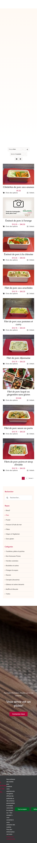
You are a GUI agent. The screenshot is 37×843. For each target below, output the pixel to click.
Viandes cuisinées (12, 561)
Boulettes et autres (12, 565)
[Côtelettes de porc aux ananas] (18, 165)
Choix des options (12, 193)
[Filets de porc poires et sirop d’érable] (18, 440)
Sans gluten (10, 539)
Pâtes (8, 529)
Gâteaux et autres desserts (15, 584)
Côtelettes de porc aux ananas (18, 187)
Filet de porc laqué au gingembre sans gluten (18, 393)
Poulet (8, 520)
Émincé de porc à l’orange (18, 220)
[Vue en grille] (16, 159)
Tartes (8, 594)
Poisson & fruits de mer (14, 525)
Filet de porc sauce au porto (18, 428)
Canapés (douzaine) (13, 580)
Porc (7, 515)
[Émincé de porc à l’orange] (18, 199)
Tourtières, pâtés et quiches (15, 551)
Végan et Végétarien (13, 534)
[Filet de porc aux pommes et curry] (18, 299)
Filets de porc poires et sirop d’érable (18, 463)
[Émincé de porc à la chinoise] (18, 232)
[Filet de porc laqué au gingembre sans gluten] (18, 369)
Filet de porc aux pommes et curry (18, 323)
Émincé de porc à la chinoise (18, 254)
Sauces (8, 575)
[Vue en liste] (20, 159)
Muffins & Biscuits (12, 589)
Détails (31, 193)
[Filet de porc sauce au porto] (18, 406)
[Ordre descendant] (27, 149)
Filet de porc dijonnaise (18, 357)
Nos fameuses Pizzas (13, 556)
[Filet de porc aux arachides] (18, 266)
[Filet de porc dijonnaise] (18, 336)
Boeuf (8, 510)
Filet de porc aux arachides (18, 287)
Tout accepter (22, 809)
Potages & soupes (12, 570)
